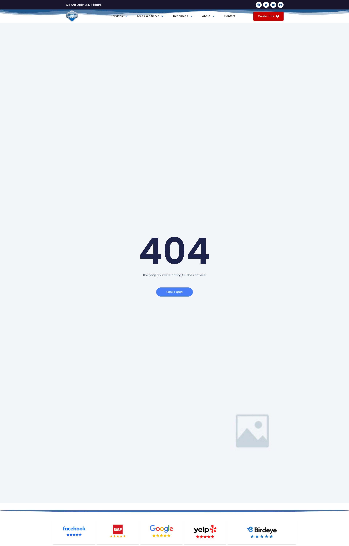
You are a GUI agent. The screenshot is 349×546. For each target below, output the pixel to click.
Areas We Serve (148, 16)
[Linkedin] (281, 5)
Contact (229, 16)
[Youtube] (273, 5)
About (206, 16)
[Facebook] (259, 5)
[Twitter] (266, 5)
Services (117, 16)
